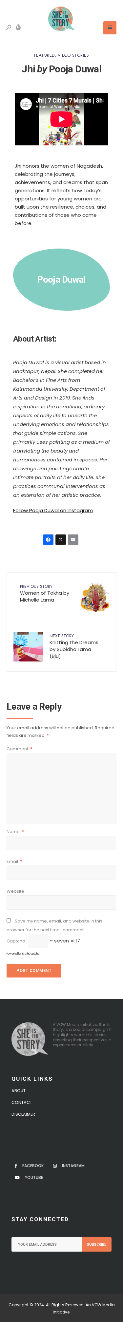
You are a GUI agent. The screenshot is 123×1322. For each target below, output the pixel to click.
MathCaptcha (30, 954)
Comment (19, 749)
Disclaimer (23, 1114)
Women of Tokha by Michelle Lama (44, 593)
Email (14, 861)
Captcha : (17, 941)
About (18, 1090)
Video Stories (73, 55)
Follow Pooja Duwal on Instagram (53, 510)
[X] (61, 540)
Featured (44, 55)
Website (15, 891)
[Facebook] (49, 540)
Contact (21, 1102)
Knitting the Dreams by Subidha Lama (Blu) (74, 646)
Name (15, 832)
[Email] (74, 540)
